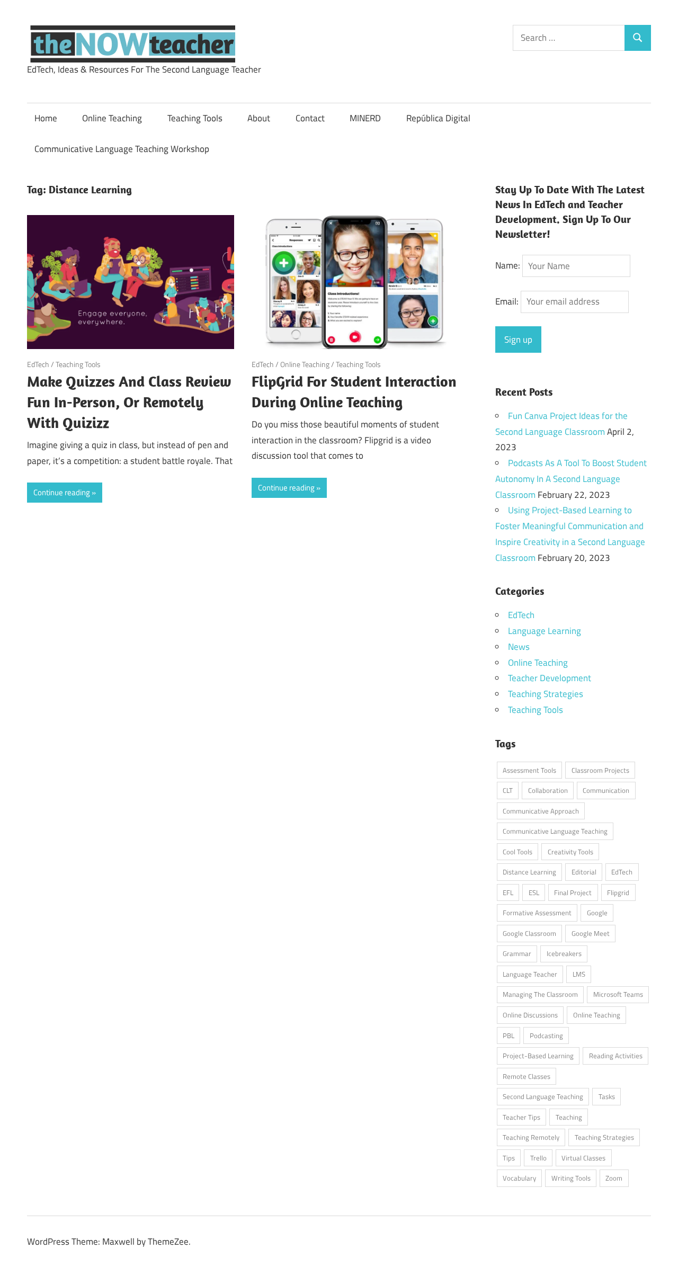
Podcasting (546, 1035)
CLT (508, 790)
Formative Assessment (537, 912)
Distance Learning (529, 872)
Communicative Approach (541, 811)
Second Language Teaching (543, 1096)
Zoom (613, 1178)
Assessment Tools (529, 770)
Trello (538, 1158)
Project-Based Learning (538, 1055)
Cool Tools (517, 851)
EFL (508, 892)
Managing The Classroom (540, 994)
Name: (507, 266)
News (519, 647)
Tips (509, 1158)
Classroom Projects (600, 770)
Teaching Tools (194, 118)
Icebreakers (564, 953)
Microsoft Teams (618, 994)
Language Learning (544, 631)
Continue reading (61, 492)
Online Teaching (112, 118)
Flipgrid (618, 892)
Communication (606, 790)
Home (45, 118)
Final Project (573, 892)
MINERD (365, 118)
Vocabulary (519, 1178)
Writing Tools (571, 1178)
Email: (508, 301)
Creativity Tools (570, 851)
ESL (534, 892)
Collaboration (548, 790)
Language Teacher (530, 974)
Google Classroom (529, 933)
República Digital (438, 118)
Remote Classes (526, 1076)
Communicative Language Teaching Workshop (121, 149)
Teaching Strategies (545, 694)
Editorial (584, 872)
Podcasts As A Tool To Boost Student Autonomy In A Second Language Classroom (571, 479)
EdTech (38, 364)
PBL (508, 1035)
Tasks (607, 1096)
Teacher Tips (521, 1117)
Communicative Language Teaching (555, 831)
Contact (310, 118)
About (258, 118)
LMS (579, 974)
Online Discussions (530, 1015)
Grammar (517, 953)
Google (597, 912)
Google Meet (591, 933)
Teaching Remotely (531, 1137)
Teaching (569, 1117)
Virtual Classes (583, 1158)
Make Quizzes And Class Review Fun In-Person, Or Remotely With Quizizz (129, 402)
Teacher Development (549, 678)
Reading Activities (616, 1055)
